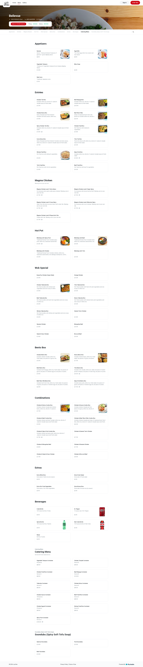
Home (14, 2)
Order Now (135, 2)
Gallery (24, 2)
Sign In (124, 2)
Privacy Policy (64, 664)
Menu (19, 2)
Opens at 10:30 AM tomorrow (18, 23)
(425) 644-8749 (31, 19)
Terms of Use (72, 664)
